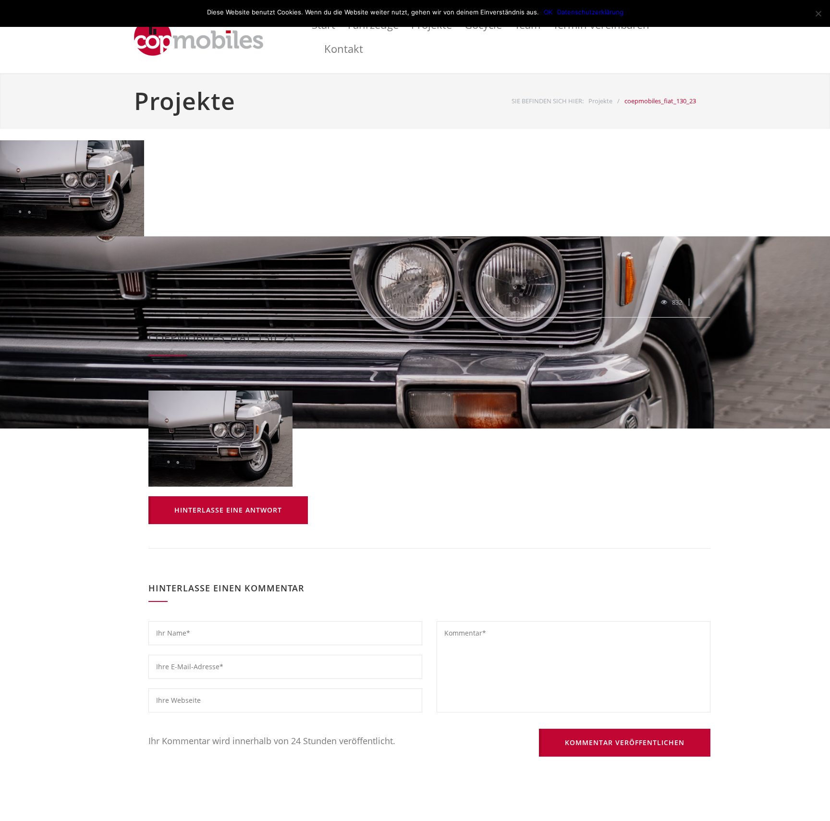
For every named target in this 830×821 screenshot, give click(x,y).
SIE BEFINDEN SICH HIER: (548, 101)
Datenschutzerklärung (590, 12)
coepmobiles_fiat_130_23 (222, 337)
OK (548, 12)
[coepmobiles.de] (223, 36)
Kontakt (343, 48)
